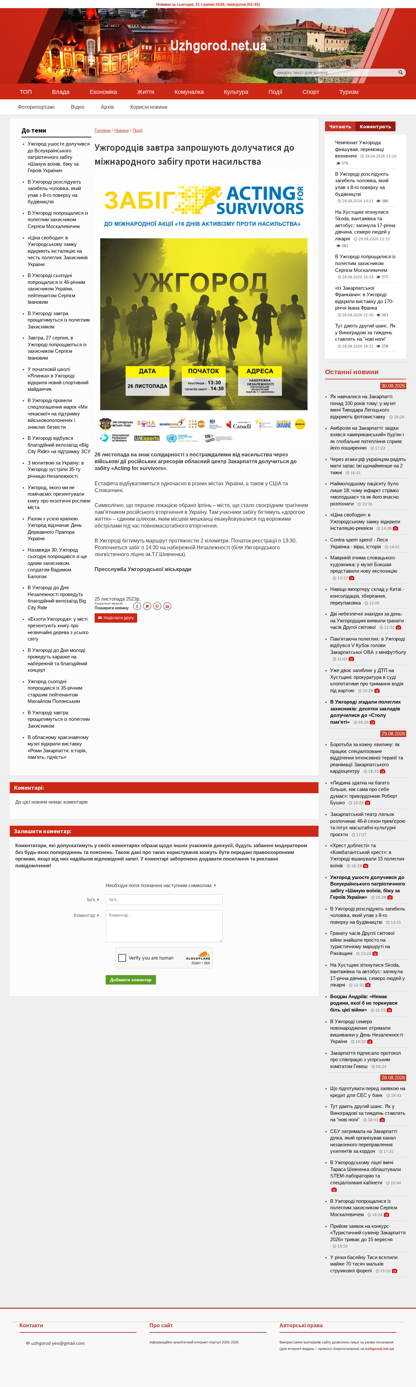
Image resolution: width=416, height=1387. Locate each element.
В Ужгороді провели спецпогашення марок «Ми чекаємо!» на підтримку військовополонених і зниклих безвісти (57, 414)
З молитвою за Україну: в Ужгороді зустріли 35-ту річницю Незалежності (56, 469)
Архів (107, 107)
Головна (102, 130)
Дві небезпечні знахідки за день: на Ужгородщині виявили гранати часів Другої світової (367, 620)
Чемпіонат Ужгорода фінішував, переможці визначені (359, 149)
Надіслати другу (116, 618)
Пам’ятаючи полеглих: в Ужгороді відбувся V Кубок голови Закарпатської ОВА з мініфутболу (368, 645)
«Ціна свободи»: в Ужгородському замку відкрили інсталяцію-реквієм (365, 521)
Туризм (348, 91)
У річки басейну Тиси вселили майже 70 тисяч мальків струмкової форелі (363, 1264)
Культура (236, 91)
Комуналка (189, 91)
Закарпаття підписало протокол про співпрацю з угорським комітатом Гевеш (365, 1059)
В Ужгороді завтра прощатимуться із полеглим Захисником (59, 320)
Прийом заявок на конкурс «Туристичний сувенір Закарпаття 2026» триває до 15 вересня (368, 1233)
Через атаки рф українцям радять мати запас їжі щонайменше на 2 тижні (368, 466)
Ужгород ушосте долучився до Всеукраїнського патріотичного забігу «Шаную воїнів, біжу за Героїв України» (59, 157)
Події (275, 91)
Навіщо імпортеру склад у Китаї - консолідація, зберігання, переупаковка (367, 596)
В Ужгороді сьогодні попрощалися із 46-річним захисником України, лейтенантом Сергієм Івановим (56, 289)
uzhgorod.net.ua (379, 1349)
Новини (121, 130)
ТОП (26, 91)
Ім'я (93, 900)
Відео (77, 107)
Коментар (86, 916)
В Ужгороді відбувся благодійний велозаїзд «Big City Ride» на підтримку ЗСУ (59, 445)
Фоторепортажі (36, 107)
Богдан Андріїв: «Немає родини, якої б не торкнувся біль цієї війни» (363, 1003)
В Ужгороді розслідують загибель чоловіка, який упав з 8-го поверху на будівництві (367, 915)
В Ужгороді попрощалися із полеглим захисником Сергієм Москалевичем (58, 219)
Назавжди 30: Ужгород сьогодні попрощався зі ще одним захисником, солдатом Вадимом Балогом (57, 563)
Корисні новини (148, 107)
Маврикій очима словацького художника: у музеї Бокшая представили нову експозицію (363, 564)
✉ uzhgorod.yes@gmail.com (55, 1343)
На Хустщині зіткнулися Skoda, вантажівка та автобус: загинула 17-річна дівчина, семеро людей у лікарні (365, 225)
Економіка (103, 91)
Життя (145, 91)
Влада (61, 91)
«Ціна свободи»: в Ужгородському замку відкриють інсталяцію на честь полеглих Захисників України (58, 251)
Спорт (311, 91)
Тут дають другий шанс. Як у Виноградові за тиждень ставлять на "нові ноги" (365, 332)
